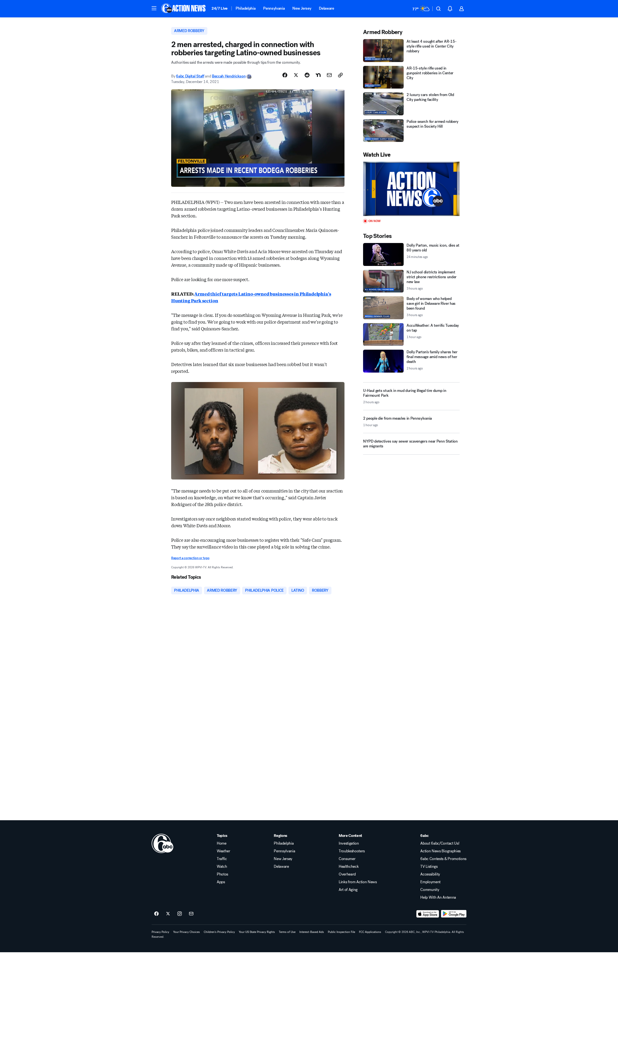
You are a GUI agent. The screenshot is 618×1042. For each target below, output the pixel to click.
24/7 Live (219, 8)
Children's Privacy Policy (219, 932)
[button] (154, 8)
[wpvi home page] (162, 843)
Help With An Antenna (438, 897)
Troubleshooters (352, 851)
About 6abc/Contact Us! (439, 843)
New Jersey (301, 8)
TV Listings (428, 866)
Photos (222, 874)
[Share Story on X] (296, 75)
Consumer (347, 859)
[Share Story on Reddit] (307, 75)
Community (429, 890)
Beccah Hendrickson (229, 76)
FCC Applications (370, 932)
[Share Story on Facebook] (285, 75)
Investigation (349, 843)
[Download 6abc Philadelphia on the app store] (427, 914)
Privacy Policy (160, 932)
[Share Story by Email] (329, 75)
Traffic (222, 859)
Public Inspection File (341, 932)
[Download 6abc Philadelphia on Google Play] (453, 914)
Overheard (347, 874)
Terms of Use (287, 932)
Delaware (326, 8)
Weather (223, 851)
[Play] (411, 189)
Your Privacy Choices (186, 932)
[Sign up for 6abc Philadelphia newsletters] (191, 914)
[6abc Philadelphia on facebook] (156, 914)
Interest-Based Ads (311, 932)
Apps (221, 882)
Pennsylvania (274, 8)
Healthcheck (348, 866)
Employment (430, 882)
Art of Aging (348, 890)
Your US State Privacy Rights (257, 932)
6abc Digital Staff (190, 76)
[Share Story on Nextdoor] (318, 75)
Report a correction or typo (190, 558)
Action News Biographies (440, 851)
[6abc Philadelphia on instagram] (179, 914)
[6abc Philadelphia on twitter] (168, 914)
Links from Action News (358, 882)
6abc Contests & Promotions (443, 859)
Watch (222, 866)
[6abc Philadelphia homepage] (184, 8)
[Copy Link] (340, 75)
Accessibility (430, 874)
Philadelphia (245, 8)
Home (221, 843)
